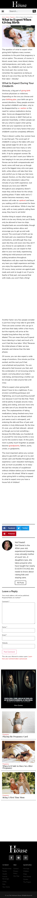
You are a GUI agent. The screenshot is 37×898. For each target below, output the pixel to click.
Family (7, 17)
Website (5, 643)
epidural (22, 200)
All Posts (20, 583)
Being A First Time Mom (13, 797)
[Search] (34, 11)
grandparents (14, 445)
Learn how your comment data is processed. (17, 657)
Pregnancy (12, 17)
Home (3, 17)
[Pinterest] (18, 857)
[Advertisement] (18, 299)
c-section (22, 108)
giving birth (25, 90)
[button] (3, 11)
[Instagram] (25, 857)
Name (4, 627)
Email (4, 635)
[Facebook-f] (11, 857)
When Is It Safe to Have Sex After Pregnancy (18, 767)
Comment (5, 601)
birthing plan (11, 99)
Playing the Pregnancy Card (15, 736)
